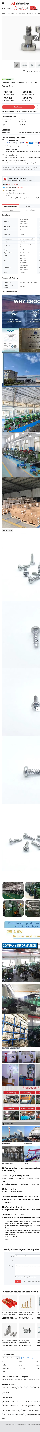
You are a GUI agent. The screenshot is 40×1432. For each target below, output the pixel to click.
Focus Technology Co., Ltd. (23, 1424)
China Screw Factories (9, 1401)
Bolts (22, 1388)
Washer (4, 1365)
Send (17, 1281)
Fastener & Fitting (31, 13)
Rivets (20, 1365)
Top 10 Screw (7, 1415)
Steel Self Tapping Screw (28, 1406)
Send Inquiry (18, 107)
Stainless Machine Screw (10, 1406)
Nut (3, 1362)
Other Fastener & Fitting (10, 1388)
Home (3, 13)
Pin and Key (5, 1368)
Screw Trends (19, 1415)
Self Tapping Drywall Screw (11, 1410)
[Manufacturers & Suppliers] (20, 3)
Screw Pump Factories (26, 1401)
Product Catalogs (28, 1358)
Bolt (37, 1362)
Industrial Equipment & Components (16, 13)
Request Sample (32, 111)
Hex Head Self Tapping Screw (31, 1410)
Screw (20, 1362)
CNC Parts (22, 1368)
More (3, 1418)
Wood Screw (7, 1392)
